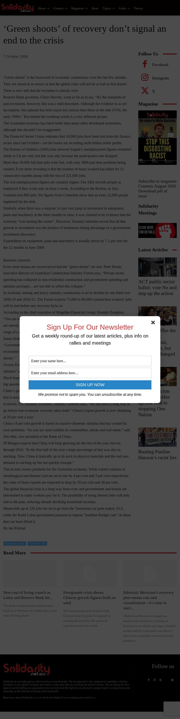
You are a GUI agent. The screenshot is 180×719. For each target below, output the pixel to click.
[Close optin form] (154, 323)
